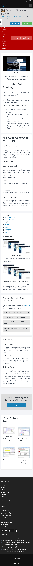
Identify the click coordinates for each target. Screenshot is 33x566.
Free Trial (16, 23)
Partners (3, 496)
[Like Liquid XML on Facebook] (9, 530)
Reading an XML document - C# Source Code (15, 329)
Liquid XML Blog (4, 524)
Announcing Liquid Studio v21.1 (10, 547)
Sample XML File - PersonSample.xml (14, 317)
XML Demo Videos (5, 505)
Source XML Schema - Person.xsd (13, 312)
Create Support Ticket (6, 515)
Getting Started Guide (10, 219)
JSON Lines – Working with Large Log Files (12, 546)
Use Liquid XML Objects (21, 38)
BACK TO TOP (16, 563)
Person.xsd (27, 305)
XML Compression (5, 526)
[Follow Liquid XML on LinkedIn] (12, 530)
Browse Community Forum (7, 513)
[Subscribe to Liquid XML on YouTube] (16, 530)
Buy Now (27, 23)
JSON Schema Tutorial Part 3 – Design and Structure (14, 549)
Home (2, 16)
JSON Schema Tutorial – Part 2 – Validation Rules (14, 551)
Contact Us (3, 494)
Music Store (7, 232)
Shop (2, 491)
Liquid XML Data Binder (18, 16)
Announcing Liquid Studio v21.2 (10, 544)
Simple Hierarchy (8, 230)
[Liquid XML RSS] (2, 530)
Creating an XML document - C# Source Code (15, 323)
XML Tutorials (4, 506)
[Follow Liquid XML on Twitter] (6, 530)
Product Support (5, 510)
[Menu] (30, 5)
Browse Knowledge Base (7, 512)
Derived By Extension (9, 226)
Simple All (7, 227)
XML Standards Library (6, 522)
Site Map (3, 498)
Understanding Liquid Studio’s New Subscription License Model (17, 542)
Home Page (4, 485)
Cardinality (7, 224)
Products (8, 16)
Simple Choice (8, 229)
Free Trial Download (5, 492)
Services (3, 489)
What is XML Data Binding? (10, 217)
